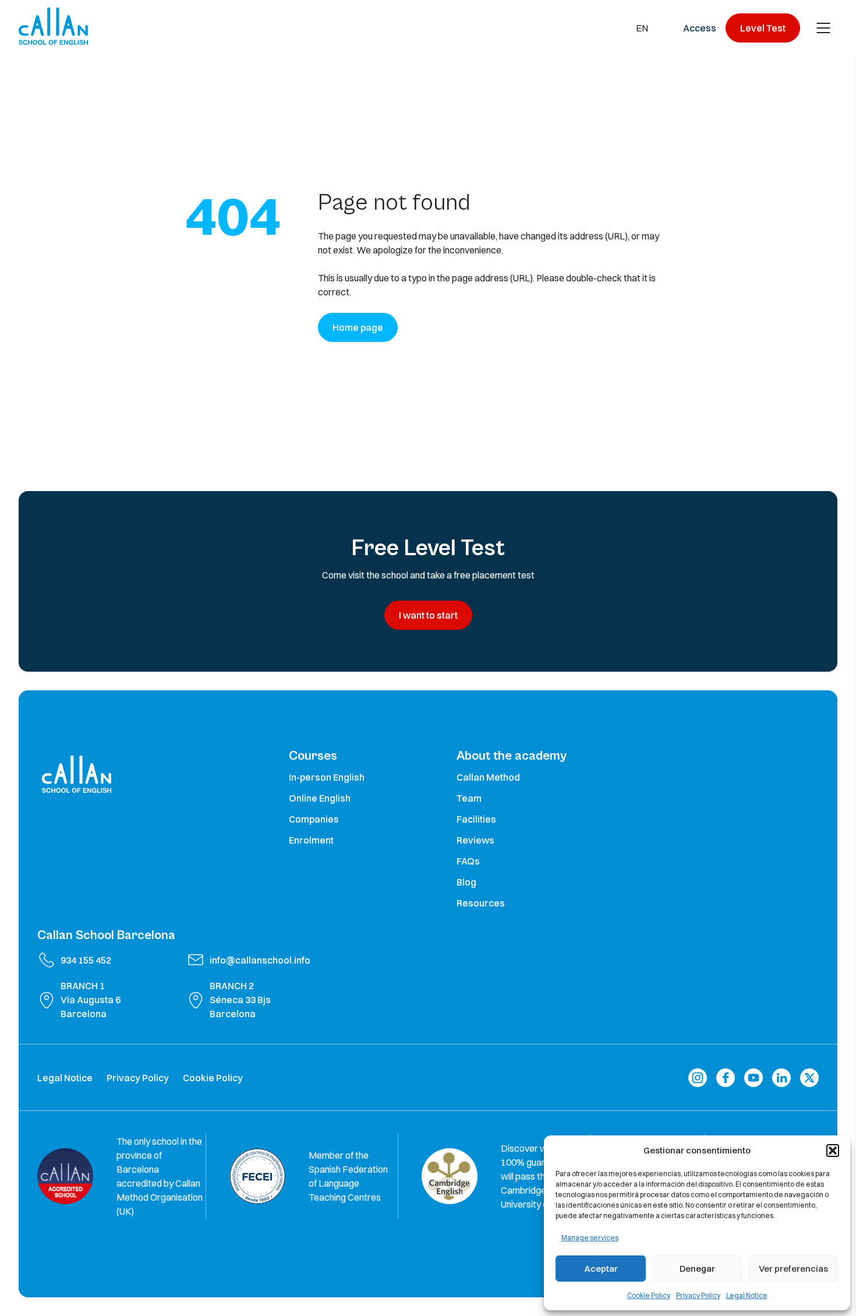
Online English (320, 798)
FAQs (468, 861)
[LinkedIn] (781, 1077)
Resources (481, 903)
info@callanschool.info (260, 960)
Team (469, 798)
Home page (358, 327)
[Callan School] (53, 26)
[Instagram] (697, 1077)
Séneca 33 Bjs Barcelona (240, 1006)
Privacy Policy (698, 1295)
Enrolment (311, 840)
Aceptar (601, 1268)
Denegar (697, 1268)
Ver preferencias (793, 1268)
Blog (466, 882)
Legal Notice (746, 1295)
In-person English (327, 777)
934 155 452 (86, 960)
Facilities (476, 819)
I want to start (428, 615)
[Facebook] (725, 1077)
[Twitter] (809, 1077)
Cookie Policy (648, 1295)
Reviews (475, 840)
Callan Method (488, 777)
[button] (833, 1150)
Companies (314, 819)
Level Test (763, 28)
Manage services (589, 1237)
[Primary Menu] (823, 28)
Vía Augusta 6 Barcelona (91, 1006)
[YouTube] (753, 1077)
